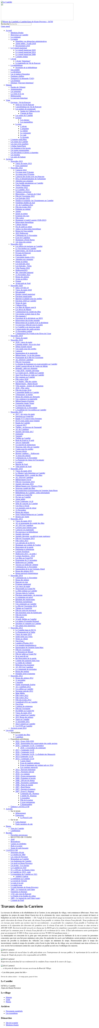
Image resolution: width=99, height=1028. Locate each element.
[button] (15, 732)
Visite (8, 1000)
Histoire (9, 997)
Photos (8, 1002)
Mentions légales (12, 1025)
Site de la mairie (12, 1023)
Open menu (5, 26)
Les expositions (12, 1013)
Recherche (5, 24)
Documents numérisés (14, 1011)
